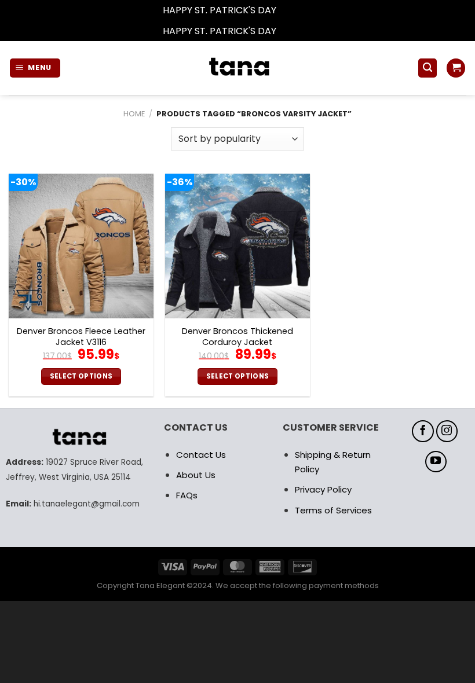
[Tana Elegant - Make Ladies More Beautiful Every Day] (237, 68)
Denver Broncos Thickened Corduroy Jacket (237, 336)
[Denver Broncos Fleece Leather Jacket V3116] (81, 246)
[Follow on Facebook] (423, 431)
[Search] (427, 68)
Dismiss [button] (295, 10)
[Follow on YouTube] (436, 462)
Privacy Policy (323, 489)
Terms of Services (333, 510)
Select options (81, 376)
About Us (195, 475)
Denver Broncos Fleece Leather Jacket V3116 (81, 336)
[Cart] (456, 68)
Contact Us (201, 455)
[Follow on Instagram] (447, 431)
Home (134, 114)
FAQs (187, 495)
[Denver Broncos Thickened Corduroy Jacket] (237, 246)
